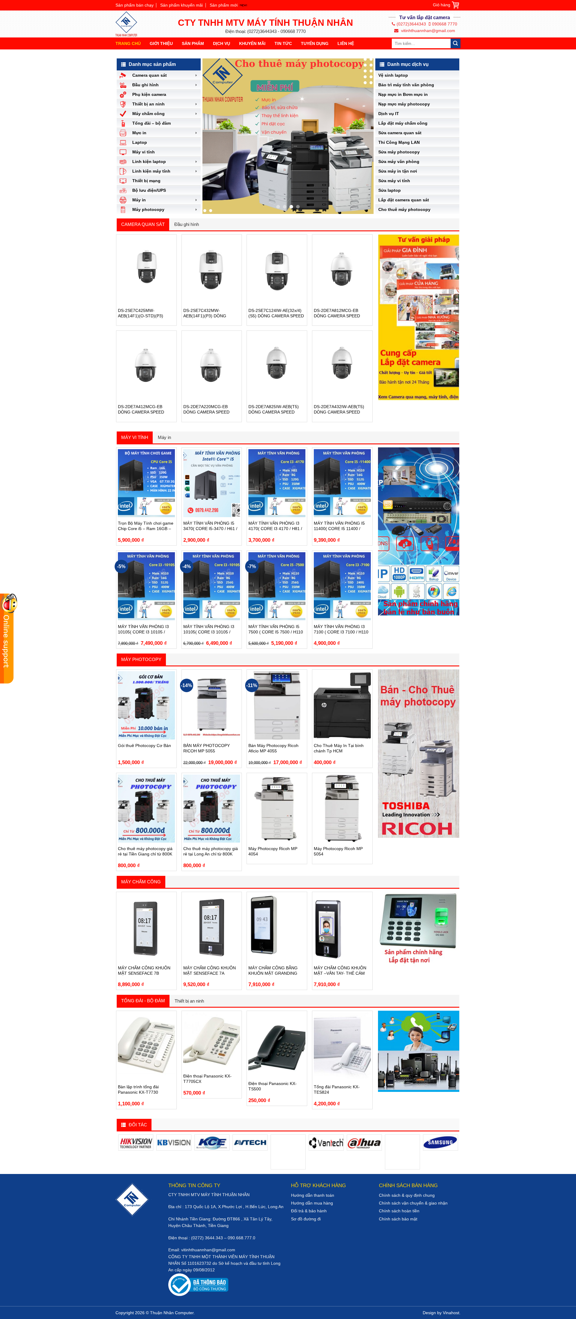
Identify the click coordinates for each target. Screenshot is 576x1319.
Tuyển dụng (314, 43)
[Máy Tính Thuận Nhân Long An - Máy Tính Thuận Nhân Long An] (129, 23)
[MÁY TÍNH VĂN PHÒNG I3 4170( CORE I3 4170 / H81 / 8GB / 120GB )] (276, 483)
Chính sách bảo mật (398, 1219)
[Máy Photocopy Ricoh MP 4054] (276, 809)
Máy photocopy (141, 659)
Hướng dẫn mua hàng (312, 1203)
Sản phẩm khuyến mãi (181, 5)
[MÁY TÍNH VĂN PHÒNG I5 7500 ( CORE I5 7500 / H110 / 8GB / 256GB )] (276, 586)
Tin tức (283, 43)
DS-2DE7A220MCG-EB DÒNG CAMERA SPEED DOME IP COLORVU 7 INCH (210, 409)
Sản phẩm (193, 43)
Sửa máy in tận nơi (397, 171)
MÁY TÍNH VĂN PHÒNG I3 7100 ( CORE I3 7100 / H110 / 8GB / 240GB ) (341, 629)
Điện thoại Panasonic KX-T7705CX (207, 1079)
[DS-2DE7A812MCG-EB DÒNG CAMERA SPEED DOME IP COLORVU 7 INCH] (342, 270)
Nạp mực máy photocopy (404, 104)
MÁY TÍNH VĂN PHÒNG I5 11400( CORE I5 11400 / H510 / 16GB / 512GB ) (339, 526)
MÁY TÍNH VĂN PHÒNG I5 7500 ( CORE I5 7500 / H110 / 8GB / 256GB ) (275, 629)
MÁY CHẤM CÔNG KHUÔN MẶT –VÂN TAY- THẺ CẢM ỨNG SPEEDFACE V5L (340, 970)
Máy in (164, 437)
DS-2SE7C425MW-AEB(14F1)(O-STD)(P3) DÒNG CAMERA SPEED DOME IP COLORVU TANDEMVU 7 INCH (141, 313)
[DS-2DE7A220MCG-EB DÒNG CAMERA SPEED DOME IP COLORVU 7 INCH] (211, 366)
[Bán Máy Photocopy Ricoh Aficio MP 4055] (276, 705)
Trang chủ (128, 43)
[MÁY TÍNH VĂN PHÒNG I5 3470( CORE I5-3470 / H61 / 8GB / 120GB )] (211, 483)
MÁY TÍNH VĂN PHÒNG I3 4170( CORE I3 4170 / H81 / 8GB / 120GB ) (275, 526)
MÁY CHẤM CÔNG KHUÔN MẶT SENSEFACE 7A (209, 970)
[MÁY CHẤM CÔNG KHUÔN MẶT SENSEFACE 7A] (211, 928)
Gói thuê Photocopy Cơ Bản (144, 745)
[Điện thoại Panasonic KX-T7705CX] (211, 1041)
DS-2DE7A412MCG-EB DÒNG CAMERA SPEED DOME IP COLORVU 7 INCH (145, 409)
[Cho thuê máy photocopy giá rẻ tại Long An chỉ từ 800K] (211, 809)
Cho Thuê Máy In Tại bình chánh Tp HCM (339, 748)
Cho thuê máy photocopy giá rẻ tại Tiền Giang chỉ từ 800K (145, 851)
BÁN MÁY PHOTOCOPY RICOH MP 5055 (206, 748)
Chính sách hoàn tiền (399, 1210)
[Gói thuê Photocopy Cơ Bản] (146, 705)
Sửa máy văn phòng (398, 161)
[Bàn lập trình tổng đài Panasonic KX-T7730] (146, 1046)
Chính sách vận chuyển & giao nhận (413, 1203)
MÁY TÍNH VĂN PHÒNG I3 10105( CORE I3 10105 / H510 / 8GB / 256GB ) (208, 629)
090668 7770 (444, 24)
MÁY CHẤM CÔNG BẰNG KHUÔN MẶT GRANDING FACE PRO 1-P (273, 970)
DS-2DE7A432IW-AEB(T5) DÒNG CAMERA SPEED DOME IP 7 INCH (339, 409)
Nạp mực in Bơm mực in (403, 94)
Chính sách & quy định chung (407, 1195)
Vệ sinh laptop (393, 75)
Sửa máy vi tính (394, 180)
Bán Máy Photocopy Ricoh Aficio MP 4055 (273, 748)
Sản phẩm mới (224, 5)
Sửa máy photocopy (399, 152)
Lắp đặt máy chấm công (403, 123)
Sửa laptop (389, 190)
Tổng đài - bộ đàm (143, 1000)
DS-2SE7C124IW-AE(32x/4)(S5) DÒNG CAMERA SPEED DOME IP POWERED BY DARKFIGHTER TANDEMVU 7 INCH (276, 313)
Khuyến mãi (252, 43)
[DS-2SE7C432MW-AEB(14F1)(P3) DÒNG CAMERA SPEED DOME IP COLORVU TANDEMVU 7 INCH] (211, 270)
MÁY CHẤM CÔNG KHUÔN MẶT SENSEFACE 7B (144, 970)
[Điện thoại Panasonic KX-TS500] (276, 1044)
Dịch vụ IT (388, 113)
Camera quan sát (143, 224)
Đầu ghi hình (186, 224)
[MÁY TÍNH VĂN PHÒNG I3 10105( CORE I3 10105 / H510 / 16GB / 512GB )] (146, 586)
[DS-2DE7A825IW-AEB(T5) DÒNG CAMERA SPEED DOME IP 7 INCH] (276, 366)
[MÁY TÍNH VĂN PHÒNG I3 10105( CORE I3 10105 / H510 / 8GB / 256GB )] (211, 586)
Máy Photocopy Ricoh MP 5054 (338, 851)
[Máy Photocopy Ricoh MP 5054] (342, 809)
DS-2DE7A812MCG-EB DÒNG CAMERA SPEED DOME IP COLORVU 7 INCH (341, 313)
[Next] (362, 136)
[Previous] (213, 136)
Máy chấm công (141, 881)
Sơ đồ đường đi (306, 1219)
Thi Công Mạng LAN (399, 142)
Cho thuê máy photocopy (404, 209)
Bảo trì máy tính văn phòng (406, 84)
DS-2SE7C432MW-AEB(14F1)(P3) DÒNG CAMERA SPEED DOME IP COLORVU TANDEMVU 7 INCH (209, 313)
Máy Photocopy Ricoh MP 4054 (272, 851)
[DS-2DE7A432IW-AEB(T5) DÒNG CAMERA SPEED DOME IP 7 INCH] (342, 366)
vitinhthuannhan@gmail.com (427, 30)
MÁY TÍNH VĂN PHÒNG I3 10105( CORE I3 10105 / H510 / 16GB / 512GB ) (143, 629)
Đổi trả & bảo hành (309, 1210)
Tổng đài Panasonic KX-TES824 (337, 1089)
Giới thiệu (161, 43)
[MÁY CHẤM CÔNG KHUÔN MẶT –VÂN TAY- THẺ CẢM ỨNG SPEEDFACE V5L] (342, 928)
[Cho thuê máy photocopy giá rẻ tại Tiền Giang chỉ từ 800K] (146, 809)
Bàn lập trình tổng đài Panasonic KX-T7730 (138, 1089)
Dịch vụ (221, 43)
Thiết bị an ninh (189, 1000)
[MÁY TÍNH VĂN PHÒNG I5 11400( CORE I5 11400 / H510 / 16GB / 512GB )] (342, 483)
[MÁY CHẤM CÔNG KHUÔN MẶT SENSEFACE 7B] (146, 928)
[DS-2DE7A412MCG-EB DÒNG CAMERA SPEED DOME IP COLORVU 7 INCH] (146, 366)
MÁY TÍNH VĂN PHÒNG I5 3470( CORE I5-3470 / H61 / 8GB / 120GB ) (210, 526)
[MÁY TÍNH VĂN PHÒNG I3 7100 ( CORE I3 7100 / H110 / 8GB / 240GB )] (342, 586)
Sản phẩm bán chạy (135, 5)
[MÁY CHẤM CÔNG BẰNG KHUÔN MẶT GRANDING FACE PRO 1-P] (276, 928)
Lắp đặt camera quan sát (403, 199)
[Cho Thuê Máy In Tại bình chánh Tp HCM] (342, 705)
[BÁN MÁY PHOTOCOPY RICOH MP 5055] (211, 705)
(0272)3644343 (411, 24)
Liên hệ (346, 43)
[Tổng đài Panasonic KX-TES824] (342, 1046)
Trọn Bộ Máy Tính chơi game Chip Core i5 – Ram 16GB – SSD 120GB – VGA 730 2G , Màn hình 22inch (145, 526)
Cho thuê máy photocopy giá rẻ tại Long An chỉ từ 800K (210, 851)
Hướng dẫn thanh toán (312, 1195)
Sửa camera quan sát (400, 132)
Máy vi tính (134, 437)
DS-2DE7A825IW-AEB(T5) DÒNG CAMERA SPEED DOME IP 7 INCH (273, 409)
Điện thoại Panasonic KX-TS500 (272, 1086)
